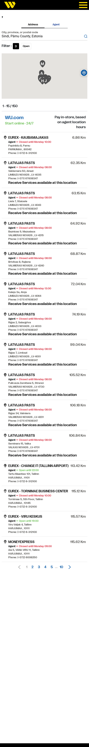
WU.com (14, 117)
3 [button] (39, 567)
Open (26, 46)
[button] (68, 567)
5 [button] (52, 567)
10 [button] (61, 567)
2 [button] (32, 567)
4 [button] (45, 567)
